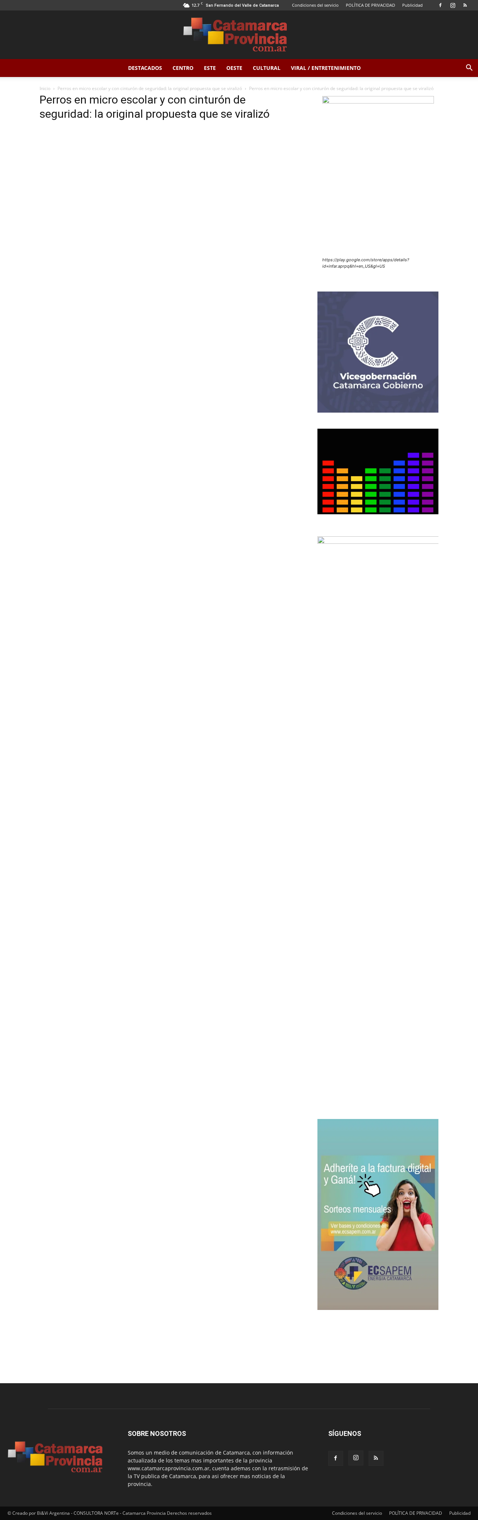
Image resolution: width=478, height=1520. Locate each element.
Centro (183, 67)
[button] (469, 68)
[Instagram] (452, 5)
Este (210, 67)
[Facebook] (440, 5)
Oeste (234, 67)
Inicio (45, 88)
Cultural (266, 67)
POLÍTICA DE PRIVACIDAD (370, 5)
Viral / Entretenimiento (326, 67)
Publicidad (412, 5)
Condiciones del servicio (315, 5)
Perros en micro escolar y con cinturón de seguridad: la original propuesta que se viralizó (150, 88)
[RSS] (465, 5)
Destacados (145, 67)
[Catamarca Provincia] (239, 35)
